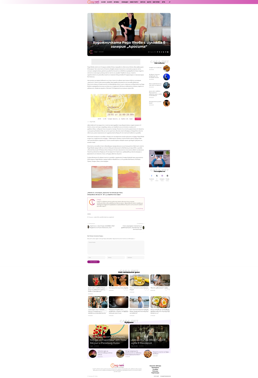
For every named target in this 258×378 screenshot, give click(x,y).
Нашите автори (155, 366)
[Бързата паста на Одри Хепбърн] (148, 354)
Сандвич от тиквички (155, 67)
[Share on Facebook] (157, 52)
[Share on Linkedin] (163, 52)
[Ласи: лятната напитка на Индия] (139, 280)
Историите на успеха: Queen (118, 288)
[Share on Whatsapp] (161, 52)
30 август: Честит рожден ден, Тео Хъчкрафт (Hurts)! (154, 76)
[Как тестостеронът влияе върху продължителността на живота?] (139, 302)
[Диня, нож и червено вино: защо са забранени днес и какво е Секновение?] (166, 94)
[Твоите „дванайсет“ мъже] (160, 280)
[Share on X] (159, 52)
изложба (101, 217)
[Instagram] (162, 177)
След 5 (95, 51)
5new (135, 136)
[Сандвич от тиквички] (166, 68)
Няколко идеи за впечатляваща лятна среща (105, 352)
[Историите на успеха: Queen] (166, 103)
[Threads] (167, 177)
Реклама (155, 371)
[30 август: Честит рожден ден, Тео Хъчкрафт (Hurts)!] (166, 77)
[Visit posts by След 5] (91, 52)
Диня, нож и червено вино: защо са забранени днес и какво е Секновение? (96, 289)
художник (111, 217)
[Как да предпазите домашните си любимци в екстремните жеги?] (120, 354)
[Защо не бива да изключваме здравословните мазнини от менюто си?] (160, 302)
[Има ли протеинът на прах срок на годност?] (166, 85)
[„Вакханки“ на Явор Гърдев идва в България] (149, 336)
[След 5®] (93, 2)
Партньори (155, 373)
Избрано (129, 322)
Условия (155, 369)
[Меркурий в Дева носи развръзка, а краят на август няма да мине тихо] (118, 302)
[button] (169, 2)
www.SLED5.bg (139, 208)
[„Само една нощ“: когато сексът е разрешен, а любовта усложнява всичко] (98, 302)
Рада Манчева (134, 346)
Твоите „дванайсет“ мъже (159, 288)
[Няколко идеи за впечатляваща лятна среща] (93, 354)
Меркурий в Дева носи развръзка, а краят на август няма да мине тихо (118, 311)
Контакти (155, 367)
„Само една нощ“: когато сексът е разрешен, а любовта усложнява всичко (97, 311)
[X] (156, 177)
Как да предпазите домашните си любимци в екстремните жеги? (133, 352)
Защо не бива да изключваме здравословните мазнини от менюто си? (160, 311)
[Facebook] (151, 177)
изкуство (96, 217)
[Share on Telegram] (166, 52)
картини (106, 217)
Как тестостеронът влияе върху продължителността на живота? (139, 311)
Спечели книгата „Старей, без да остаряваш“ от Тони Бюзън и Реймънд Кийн (108, 339)
